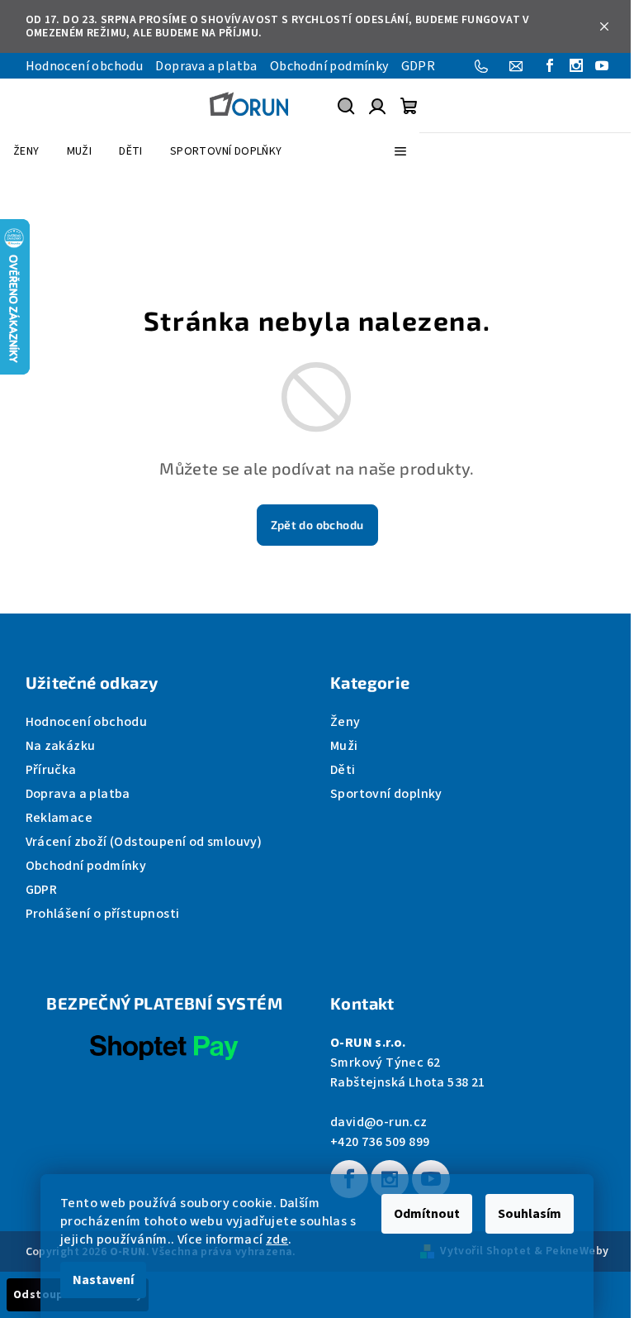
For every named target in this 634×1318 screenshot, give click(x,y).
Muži (344, 746)
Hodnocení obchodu (85, 66)
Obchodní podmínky (329, 66)
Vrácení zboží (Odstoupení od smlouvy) (144, 842)
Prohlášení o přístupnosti (103, 914)
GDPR (418, 66)
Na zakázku (61, 746)
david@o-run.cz (379, 1122)
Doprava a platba (206, 66)
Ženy (345, 722)
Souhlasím (529, 1214)
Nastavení (103, 1280)
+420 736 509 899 (379, 1142)
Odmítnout (427, 1214)
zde (277, 1239)
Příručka (51, 770)
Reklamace (59, 818)
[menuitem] (26, 151)
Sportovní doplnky (386, 794)
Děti (343, 770)
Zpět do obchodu (317, 525)
